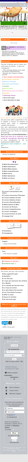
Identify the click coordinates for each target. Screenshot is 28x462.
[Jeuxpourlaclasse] (13, 9)
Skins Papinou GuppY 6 (10, 450)
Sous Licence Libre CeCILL (16, 448)
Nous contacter (14, 387)
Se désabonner (12, 417)
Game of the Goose (10, 243)
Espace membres (15, 341)
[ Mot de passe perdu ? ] (14, 361)
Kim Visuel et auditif (10, 253)
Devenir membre (14, 345)
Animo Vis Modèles (9, 154)
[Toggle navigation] (24, 23)
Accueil (14, 26)
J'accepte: (9, 429)
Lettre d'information (14, 398)
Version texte (13, 390)
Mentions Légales (15, 393)
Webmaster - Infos (14, 383)
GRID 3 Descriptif (9, 327)
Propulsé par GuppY (8, 447)
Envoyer (14, 440)
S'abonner (10, 415)
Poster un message (13, 42)
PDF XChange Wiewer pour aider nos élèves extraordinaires (13, 70)
